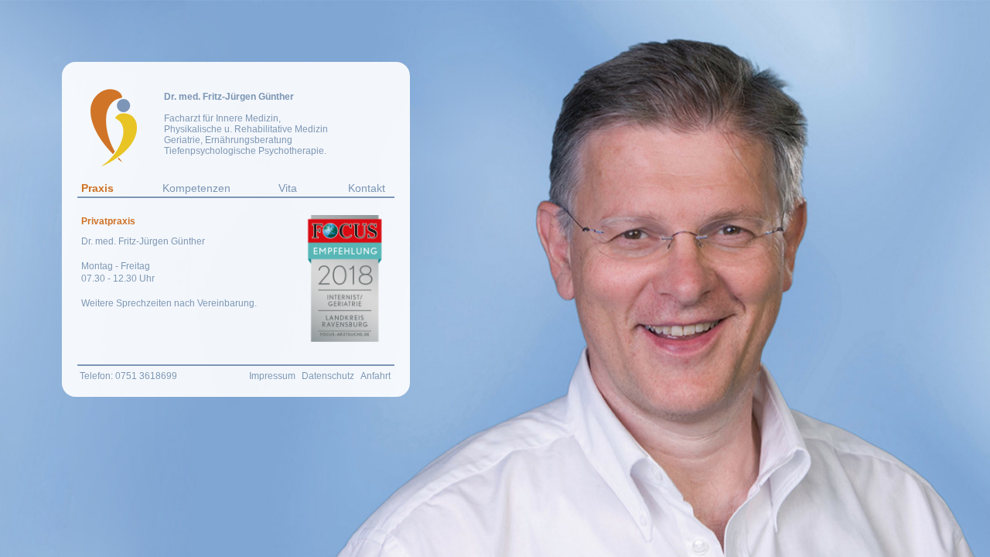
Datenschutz (328, 376)
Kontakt (366, 188)
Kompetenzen (196, 188)
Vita (287, 188)
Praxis (97, 188)
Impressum (272, 376)
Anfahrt (375, 376)
